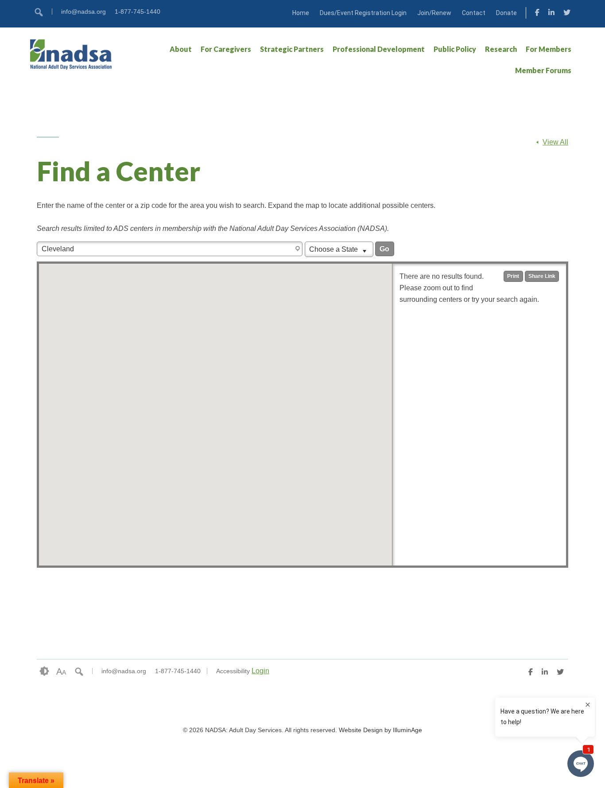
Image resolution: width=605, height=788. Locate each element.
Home (300, 12)
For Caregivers (226, 49)
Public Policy (455, 49)
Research (501, 49)
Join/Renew (434, 12)
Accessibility (233, 671)
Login (260, 671)
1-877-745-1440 (137, 11)
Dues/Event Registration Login (363, 12)
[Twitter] (567, 13)
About (181, 49)
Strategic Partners (292, 49)
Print (513, 276)
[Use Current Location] (298, 249)
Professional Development (379, 49)
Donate (506, 12)
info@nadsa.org (83, 11)
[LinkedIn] (551, 13)
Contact (473, 12)
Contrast (44, 671)
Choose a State (334, 249)
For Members (548, 49)
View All (555, 142)
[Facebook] (537, 13)
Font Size (61, 671)
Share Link (541, 276)
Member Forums (543, 70)
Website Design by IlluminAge (380, 729)
